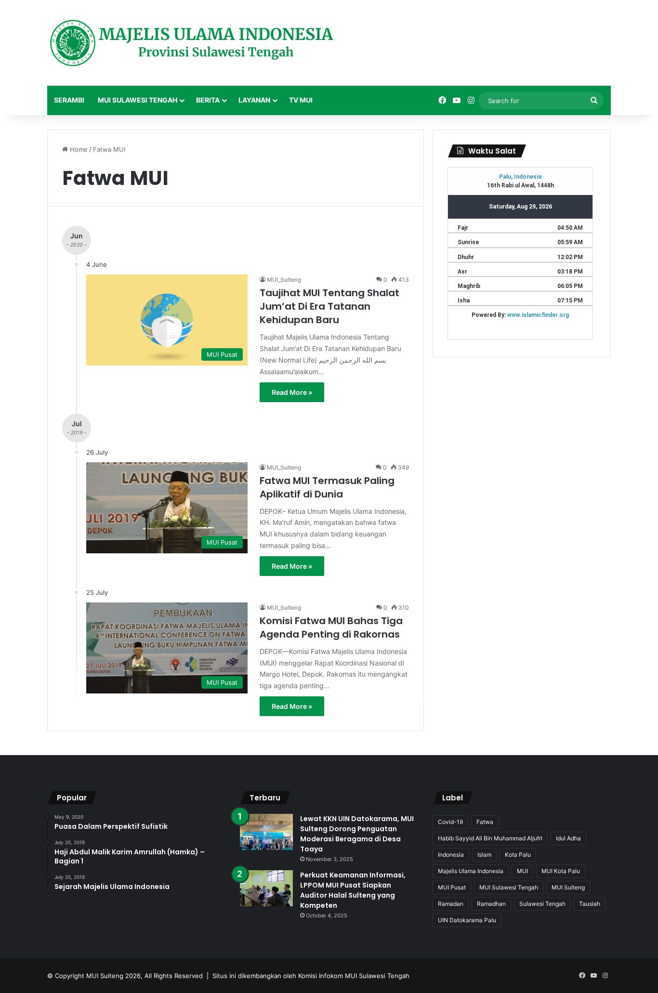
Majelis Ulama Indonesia (470, 871)
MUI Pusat (452, 887)
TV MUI (301, 100)
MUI (522, 871)
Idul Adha (568, 838)
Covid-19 (450, 821)
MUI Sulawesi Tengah (137, 100)
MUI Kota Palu (560, 871)
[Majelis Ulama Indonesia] (191, 42)
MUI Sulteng (568, 887)
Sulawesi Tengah (542, 903)
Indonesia (451, 854)
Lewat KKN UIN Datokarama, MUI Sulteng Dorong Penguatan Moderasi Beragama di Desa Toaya (357, 834)
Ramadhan (491, 903)
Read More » (292, 392)
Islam (484, 854)
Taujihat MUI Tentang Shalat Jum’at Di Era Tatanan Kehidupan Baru (329, 306)
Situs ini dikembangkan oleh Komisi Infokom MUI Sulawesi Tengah (310, 976)
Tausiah (589, 903)
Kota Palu (518, 854)
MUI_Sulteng (284, 279)
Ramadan (450, 903)
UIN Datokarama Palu (467, 920)
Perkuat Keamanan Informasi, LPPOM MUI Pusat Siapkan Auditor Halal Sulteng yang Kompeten (353, 890)
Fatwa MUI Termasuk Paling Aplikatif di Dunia (327, 487)
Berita (208, 100)
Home (78, 149)
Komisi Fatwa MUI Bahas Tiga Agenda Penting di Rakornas (331, 627)
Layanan (254, 100)
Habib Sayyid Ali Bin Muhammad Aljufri (490, 838)
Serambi (69, 100)
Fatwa (484, 821)
